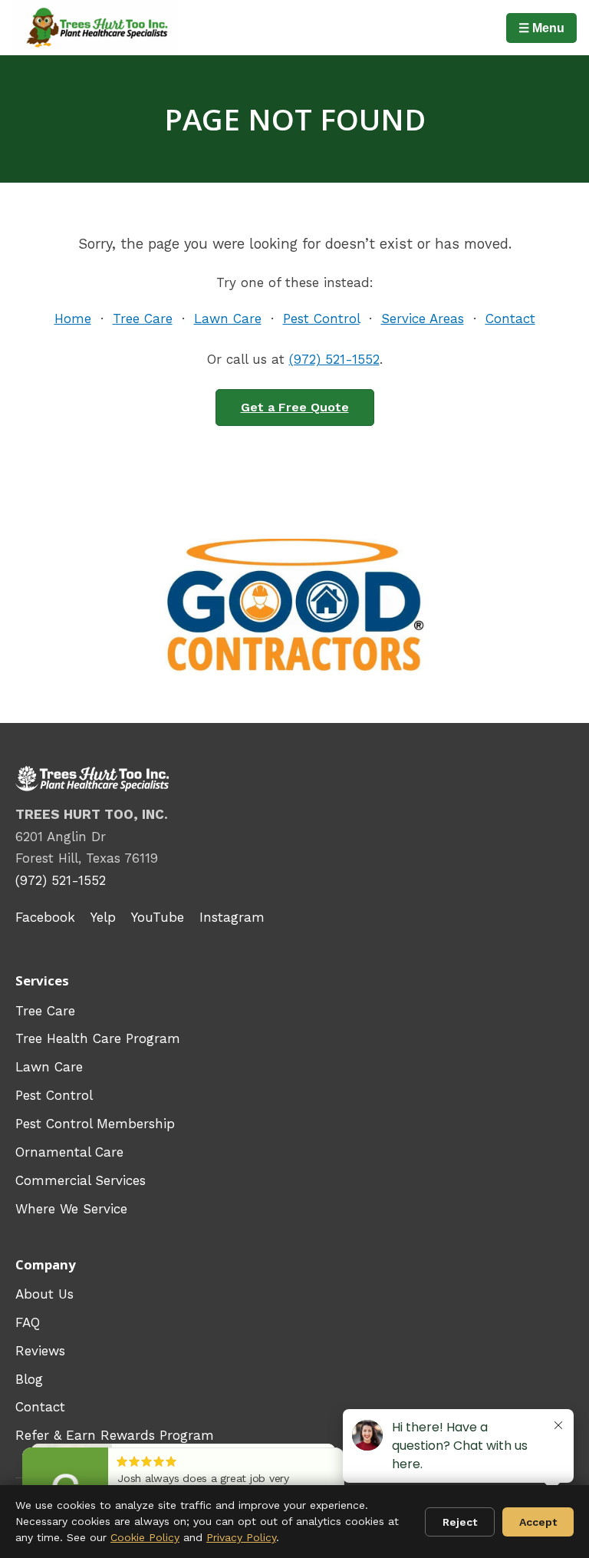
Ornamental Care (69, 1152)
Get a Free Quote (295, 407)
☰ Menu (541, 28)
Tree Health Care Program (97, 1038)
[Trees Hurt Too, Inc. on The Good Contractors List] (294, 606)
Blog (29, 1379)
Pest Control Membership (95, 1123)
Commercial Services (80, 1180)
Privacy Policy (241, 1537)
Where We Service (71, 1208)
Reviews (40, 1350)
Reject (460, 1522)
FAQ (27, 1322)
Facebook (45, 917)
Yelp (103, 917)
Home (72, 318)
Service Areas (422, 318)
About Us (44, 1294)
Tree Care (143, 318)
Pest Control (321, 318)
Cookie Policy (144, 1537)
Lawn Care (228, 318)
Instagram (232, 917)
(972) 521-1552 (334, 359)
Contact (510, 318)
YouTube (157, 917)
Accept (538, 1522)
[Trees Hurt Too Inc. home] (95, 27)
